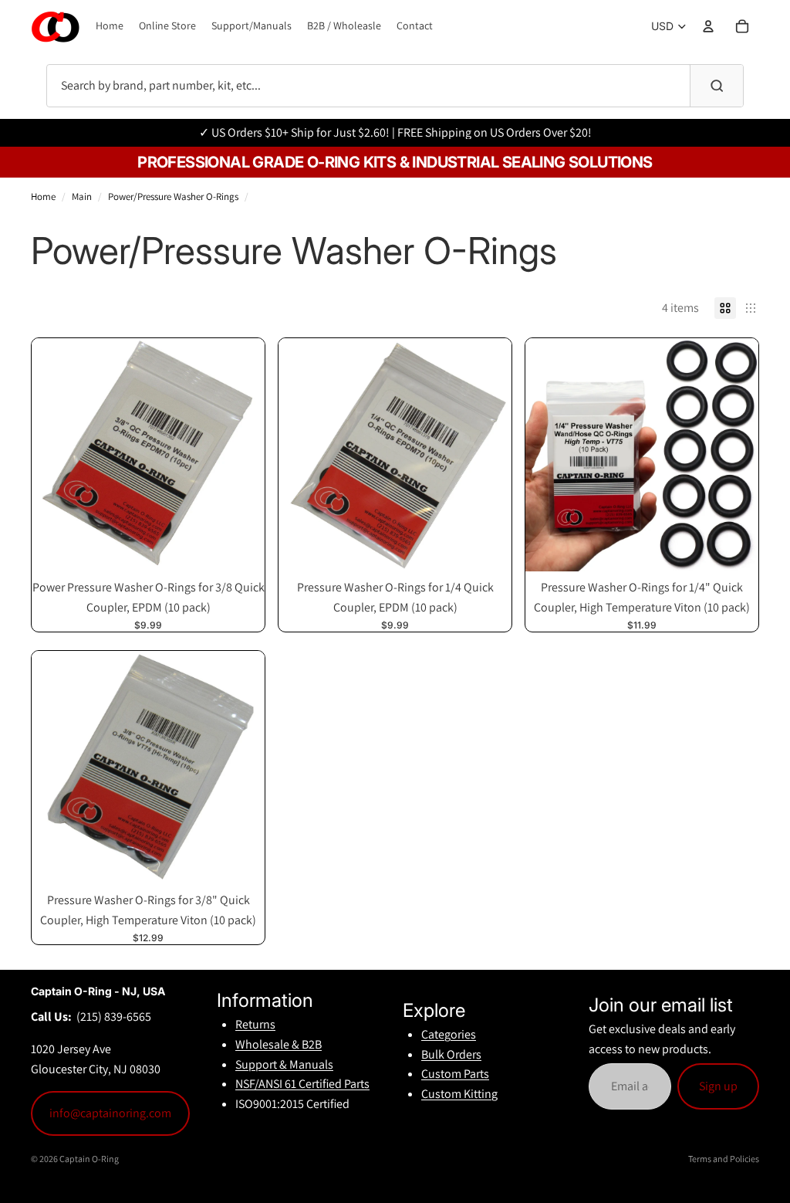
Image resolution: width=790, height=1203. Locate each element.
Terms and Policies (723, 1158)
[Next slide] (241, 455)
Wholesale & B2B (278, 1044)
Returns (255, 1024)
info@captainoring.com (110, 1113)
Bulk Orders (451, 1054)
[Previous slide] (55, 455)
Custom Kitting (459, 1094)
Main (82, 196)
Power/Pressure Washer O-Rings (173, 196)
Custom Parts (455, 1074)
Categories (448, 1034)
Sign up (718, 1086)
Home (43, 196)
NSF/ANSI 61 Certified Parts (302, 1084)
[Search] (716, 86)
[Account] (708, 26)
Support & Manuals (284, 1064)
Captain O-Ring (89, 1158)
